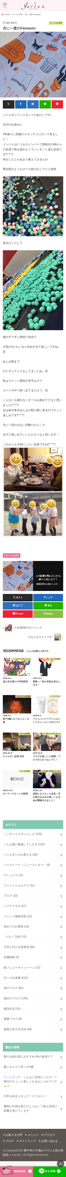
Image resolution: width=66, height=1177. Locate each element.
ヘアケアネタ (15, 905)
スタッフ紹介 (15, 936)
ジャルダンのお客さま (20, 854)
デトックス (13, 875)
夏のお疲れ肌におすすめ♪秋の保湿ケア (28, 1056)
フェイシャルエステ (19, 885)
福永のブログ (16, 998)
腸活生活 (12, 1008)
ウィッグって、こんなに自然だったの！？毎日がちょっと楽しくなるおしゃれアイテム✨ (30, 1081)
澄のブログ (13, 987)
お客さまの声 (13, 1134)
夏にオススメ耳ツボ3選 (18, 1066)
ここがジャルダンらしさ (23, 833)
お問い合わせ (49, 1140)
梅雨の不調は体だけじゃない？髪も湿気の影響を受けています (30, 1108)
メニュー (33, 1134)
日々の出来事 (13, 555)
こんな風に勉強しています (24, 844)
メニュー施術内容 (18, 916)
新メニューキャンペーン (22, 967)
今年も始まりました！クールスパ (25, 1096)
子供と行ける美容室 (19, 946)
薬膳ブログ (13, 1018)
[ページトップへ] (60, 1163)
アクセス (49, 1134)
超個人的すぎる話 (18, 1029)
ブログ (11, 895)
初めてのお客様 (16, 926)
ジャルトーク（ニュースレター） (27, 864)
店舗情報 (11, 957)
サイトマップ (27, 1140)
